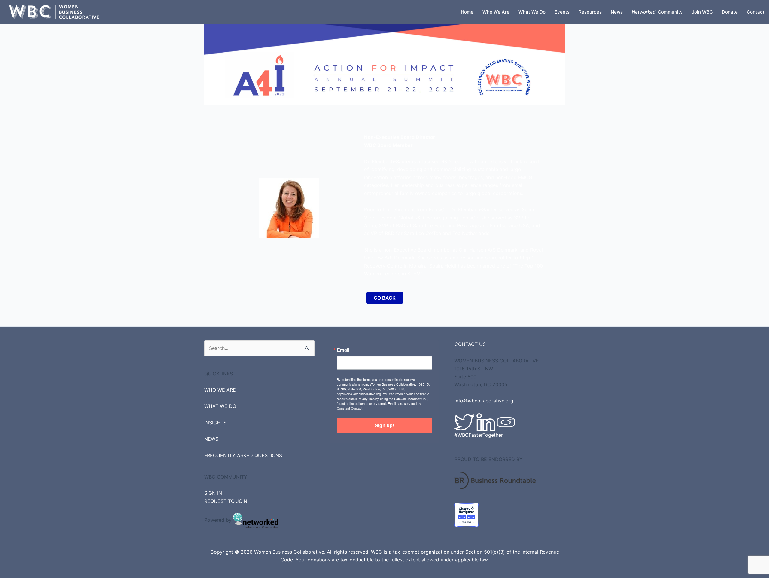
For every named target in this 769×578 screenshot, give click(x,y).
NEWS (211, 439)
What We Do (532, 12)
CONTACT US (470, 344)
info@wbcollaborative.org (483, 401)
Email (343, 349)
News (617, 12)
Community (657, 12)
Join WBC (702, 12)
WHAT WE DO (220, 406)
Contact (755, 12)
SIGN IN (213, 493)
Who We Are (495, 12)
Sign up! (384, 425)
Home (467, 12)
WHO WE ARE (220, 390)
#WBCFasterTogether (478, 435)
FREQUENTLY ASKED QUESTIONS (243, 455)
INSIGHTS (215, 423)
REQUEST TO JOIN (225, 501)
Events (562, 12)
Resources (590, 12)
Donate (730, 12)
